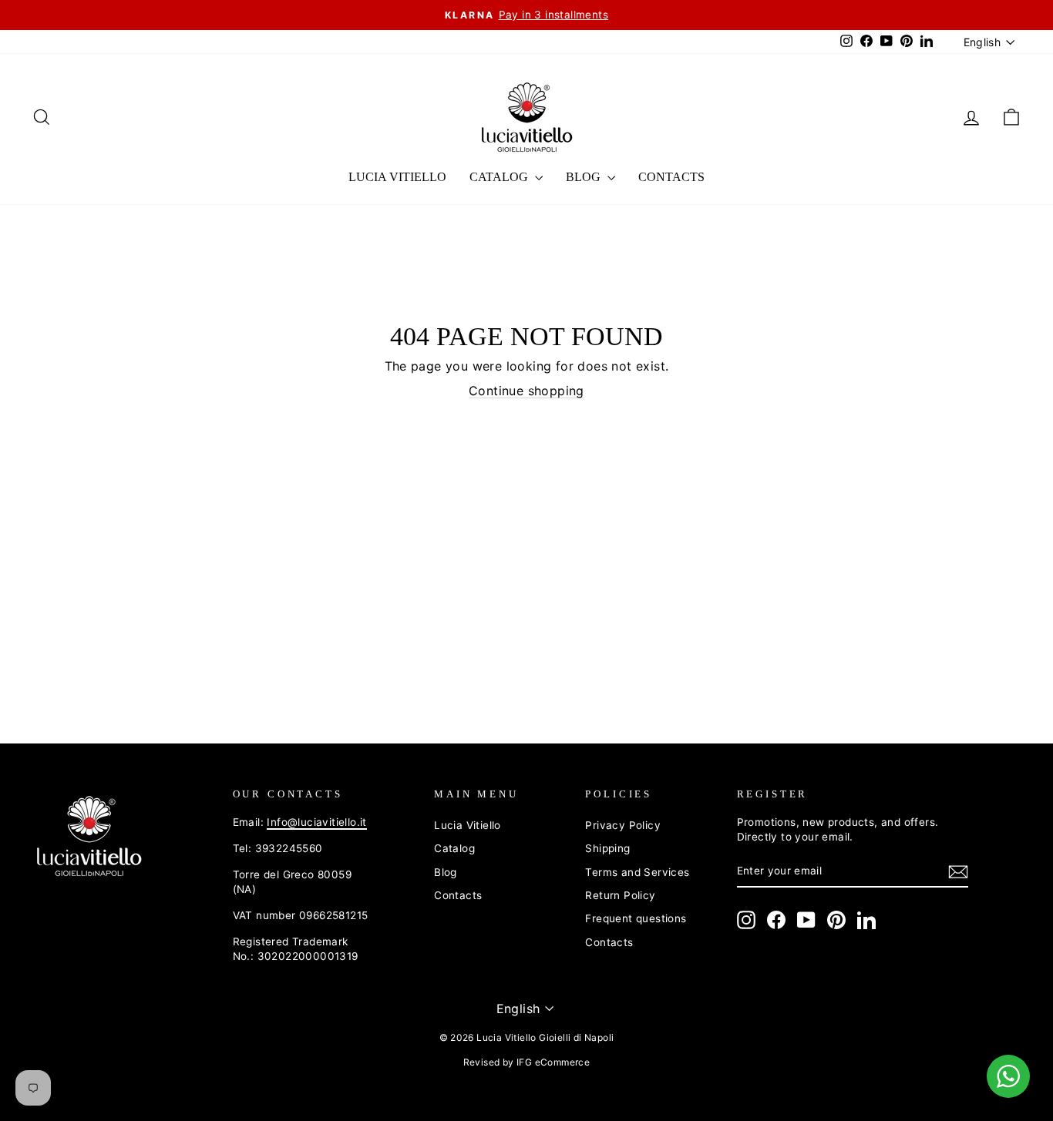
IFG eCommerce (553, 1062)
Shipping (607, 848)
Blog (585, 176)
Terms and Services (637, 872)
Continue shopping (526, 390)
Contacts (671, 176)
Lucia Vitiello (397, 176)
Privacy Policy (623, 825)
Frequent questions (635, 918)
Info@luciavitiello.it (316, 822)
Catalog (500, 176)
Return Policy (620, 895)
